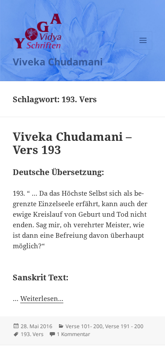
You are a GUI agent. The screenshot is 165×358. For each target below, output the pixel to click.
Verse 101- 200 (84, 326)
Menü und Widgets (143, 49)
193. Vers (32, 334)
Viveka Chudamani (58, 61)
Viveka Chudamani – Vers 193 (72, 143)
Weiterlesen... (41, 298)
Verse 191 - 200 (124, 326)
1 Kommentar (73, 334)
